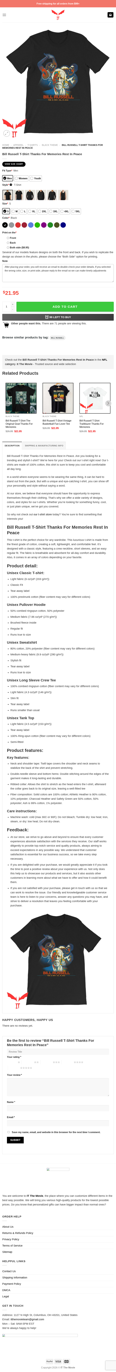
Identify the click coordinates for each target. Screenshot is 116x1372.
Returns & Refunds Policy (17, 1233)
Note (5, 261)
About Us (7, 1226)
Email (11, 1117)
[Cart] (111, 15)
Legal (5, 1296)
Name (11, 1102)
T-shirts (32, 145)
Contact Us (9, 1271)
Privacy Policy (10, 1239)
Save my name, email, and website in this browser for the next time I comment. (56, 1132)
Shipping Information (14, 1277)
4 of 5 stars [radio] (67, 1062)
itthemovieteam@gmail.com (27, 1319)
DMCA (6, 1290)
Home (5, 145)
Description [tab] (12, 445)
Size (5, 203)
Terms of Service (12, 1245)
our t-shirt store (43, 514)
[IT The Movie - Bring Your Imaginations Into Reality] (58, 14)
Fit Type (7, 170)
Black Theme (50, 145)
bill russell (57, 338)
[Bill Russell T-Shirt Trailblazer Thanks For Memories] (95, 398)
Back (13, 242)
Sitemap (7, 1251)
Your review (14, 1075)
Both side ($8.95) (19, 247)
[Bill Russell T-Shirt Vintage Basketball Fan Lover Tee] (58, 398)
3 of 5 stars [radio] (46, 1062)
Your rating (14, 1057)
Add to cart (65, 306)
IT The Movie (35, 1195)
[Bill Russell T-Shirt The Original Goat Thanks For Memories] (21, 398)
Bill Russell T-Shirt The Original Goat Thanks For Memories (19, 423)
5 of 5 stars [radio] (14, 1068)
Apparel (18, 145)
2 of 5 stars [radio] (28, 1062)
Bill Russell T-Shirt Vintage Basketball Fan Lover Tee (57, 422)
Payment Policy (11, 1283)
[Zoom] (6, 133)
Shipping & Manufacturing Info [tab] (44, 445)
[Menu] (4, 15)
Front (13, 238)
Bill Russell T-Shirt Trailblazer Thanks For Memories (91, 423)
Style (6, 184)
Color (6, 217)
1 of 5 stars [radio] (11, 1062)
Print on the (9, 232)
